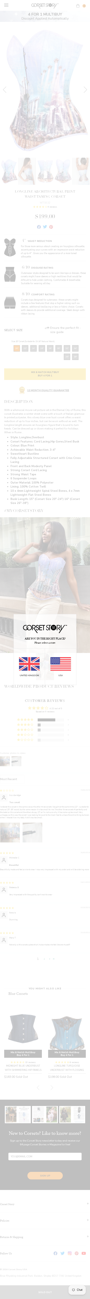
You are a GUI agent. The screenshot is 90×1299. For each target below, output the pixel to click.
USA (60, 675)
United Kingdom (29, 675)
